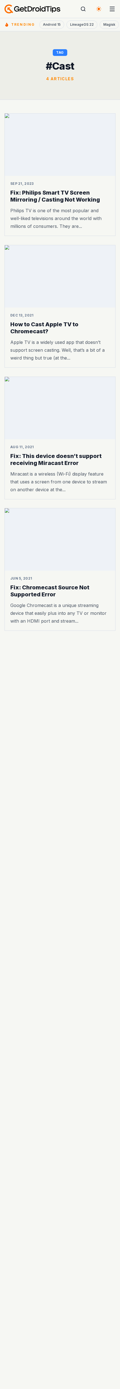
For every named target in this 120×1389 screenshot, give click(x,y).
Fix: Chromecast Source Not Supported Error (49, 591)
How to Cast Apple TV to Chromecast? (44, 328)
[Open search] (83, 9)
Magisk (109, 24)
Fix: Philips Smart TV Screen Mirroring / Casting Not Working (55, 196)
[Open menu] (112, 9)
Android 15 (52, 24)
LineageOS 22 (82, 24)
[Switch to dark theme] (98, 9)
